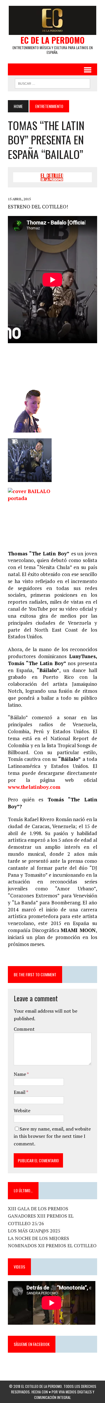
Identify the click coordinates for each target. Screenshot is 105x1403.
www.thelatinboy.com (34, 787)
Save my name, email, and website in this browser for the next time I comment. (52, 1136)
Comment (24, 1029)
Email (20, 1092)
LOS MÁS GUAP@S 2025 (34, 1230)
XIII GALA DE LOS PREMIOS (38, 1208)
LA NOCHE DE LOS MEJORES (38, 1238)
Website (22, 1110)
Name (20, 1074)
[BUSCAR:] (52, 82)
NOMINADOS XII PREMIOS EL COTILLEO (52, 1245)
